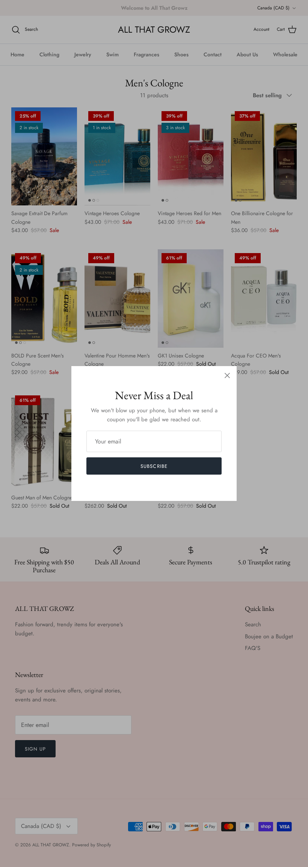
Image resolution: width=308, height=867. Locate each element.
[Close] (227, 375)
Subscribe (153, 466)
